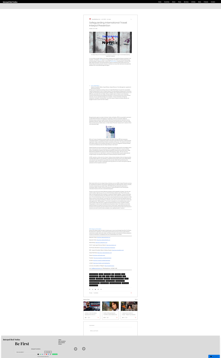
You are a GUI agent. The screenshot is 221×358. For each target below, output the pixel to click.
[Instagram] (44, 354)
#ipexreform (106, 278)
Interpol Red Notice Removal (117, 278)
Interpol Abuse (90, 11)
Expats (126, 278)
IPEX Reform (117, 274)
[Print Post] (101, 289)
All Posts (84, 11)
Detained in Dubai (93, 274)
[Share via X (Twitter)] (92, 289)
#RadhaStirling (99, 278)
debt (99, 11)
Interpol (101, 274)
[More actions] (131, 19)
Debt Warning (125, 283)
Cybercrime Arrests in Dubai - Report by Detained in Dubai (129, 313)
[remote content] (110, 75)
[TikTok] (50, 354)
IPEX (100, 276)
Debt (124, 276)
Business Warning (104, 283)
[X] (38, 354)
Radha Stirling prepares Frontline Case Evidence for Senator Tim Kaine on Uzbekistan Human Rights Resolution (110, 313)
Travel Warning (118, 276)
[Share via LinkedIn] (95, 289)
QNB (104, 276)
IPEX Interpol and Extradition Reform (97, 280)
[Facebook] (48, 354)
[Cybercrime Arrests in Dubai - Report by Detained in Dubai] (129, 306)
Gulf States (92, 278)
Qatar (123, 274)
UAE (96, 11)
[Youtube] (46, 354)
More (133, 11)
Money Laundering (127, 11)
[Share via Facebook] (89, 289)
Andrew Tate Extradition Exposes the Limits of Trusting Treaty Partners (91, 313)
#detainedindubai (94, 276)
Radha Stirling (107, 274)
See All (136, 299)
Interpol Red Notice (110, 280)
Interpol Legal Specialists (115, 283)
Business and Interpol (94, 283)
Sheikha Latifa (119, 11)
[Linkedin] (42, 354)
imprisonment (105, 11)
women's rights (112, 11)
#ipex (112, 276)
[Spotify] (40, 354)
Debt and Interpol (93, 285)
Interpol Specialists (120, 280)
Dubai (108, 276)
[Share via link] (98, 289)
